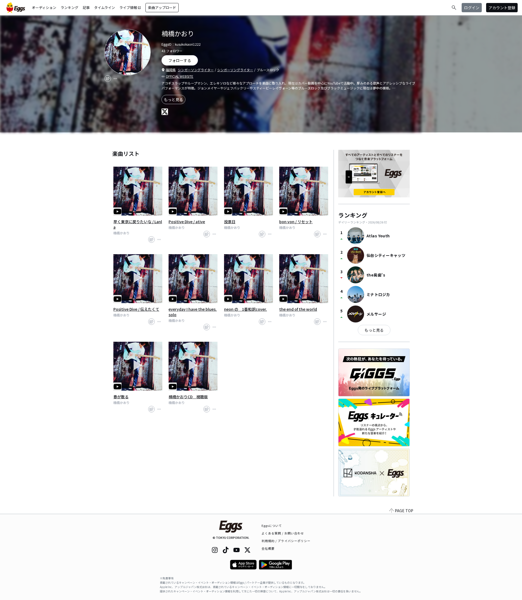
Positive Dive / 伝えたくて (136, 309)
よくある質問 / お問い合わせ (283, 533)
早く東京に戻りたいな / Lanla (137, 224)
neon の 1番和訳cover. (245, 309)
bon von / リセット (296, 221)
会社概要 (268, 548)
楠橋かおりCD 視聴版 (188, 396)
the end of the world (298, 309)
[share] (107, 78)
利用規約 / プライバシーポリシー (286, 541)
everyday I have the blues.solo (193, 311)
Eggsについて (272, 525)
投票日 (229, 221)
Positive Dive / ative (187, 221)
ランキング (69, 7)
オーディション (44, 7)
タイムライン (104, 7)
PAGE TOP (404, 510)
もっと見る (173, 99)
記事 (86, 7)
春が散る (121, 396)
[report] (115, 78)
